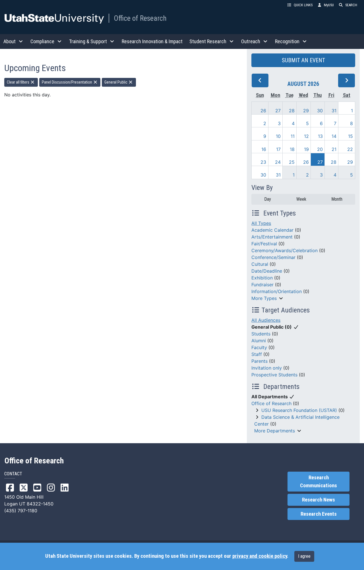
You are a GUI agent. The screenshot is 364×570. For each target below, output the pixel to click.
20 (320, 149)
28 (292, 110)
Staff (256, 354)
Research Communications (318, 481)
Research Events (319, 514)
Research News (318, 500)
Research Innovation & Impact (152, 41)
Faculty (259, 347)
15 (350, 136)
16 (263, 149)
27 (278, 110)
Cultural (259, 264)
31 (334, 110)
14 (334, 136)
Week (301, 199)
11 (293, 136)
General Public (116, 82)
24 (278, 162)
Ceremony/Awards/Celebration (284, 250)
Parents (259, 361)
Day (267, 199)
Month (336, 199)
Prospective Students (274, 375)
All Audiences (265, 320)
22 (350, 149)
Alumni (258, 340)
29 (306, 110)
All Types (261, 223)
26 (263, 110)
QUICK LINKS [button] (303, 5)
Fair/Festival (264, 243)
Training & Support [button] (88, 41)
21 (334, 149)
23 (263, 162)
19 (306, 149)
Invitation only (266, 368)
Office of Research (140, 18)
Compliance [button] (42, 41)
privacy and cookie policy (259, 556)
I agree (304, 556)
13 (320, 136)
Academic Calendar (272, 230)
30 (320, 110)
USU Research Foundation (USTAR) (299, 410)
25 (292, 162)
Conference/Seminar (273, 257)
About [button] (9, 41)
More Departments (274, 431)
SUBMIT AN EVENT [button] (303, 60)
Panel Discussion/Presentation (67, 82)
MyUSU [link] (329, 5)
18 (292, 149)
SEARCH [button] (351, 5)
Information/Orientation (276, 291)
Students (260, 334)
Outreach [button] (250, 41)
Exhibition (262, 278)
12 (306, 136)
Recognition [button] (287, 41)
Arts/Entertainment (272, 237)
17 (278, 149)
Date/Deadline (266, 271)
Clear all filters (18, 82)
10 (278, 136)
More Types (264, 298)
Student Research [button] (207, 41)
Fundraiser (262, 284)
